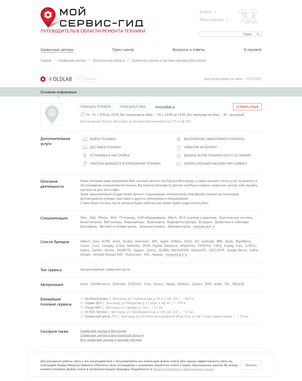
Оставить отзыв (247, 106)
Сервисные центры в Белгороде (103, 331)
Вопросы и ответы (189, 50)
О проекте (253, 50)
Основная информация (58, 92)
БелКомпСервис (96, 298)
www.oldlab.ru (165, 106)
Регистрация (212, 19)
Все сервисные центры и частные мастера (110, 340)
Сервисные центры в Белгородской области (112, 335)
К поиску (89, 79)
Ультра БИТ (93, 307)
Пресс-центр (123, 50)
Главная (45, 60)
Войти (205, 11)
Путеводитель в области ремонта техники (92, 30)
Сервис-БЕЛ (93, 303)
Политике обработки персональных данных (183, 369)
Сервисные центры (56, 50)
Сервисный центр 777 (101, 316)
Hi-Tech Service (96, 312)
